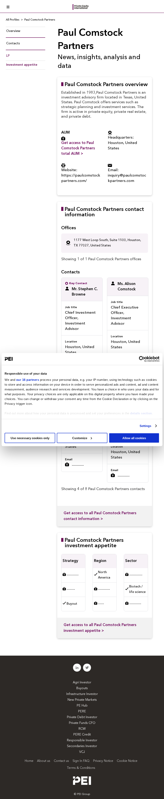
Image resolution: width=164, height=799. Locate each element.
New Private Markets (82, 700)
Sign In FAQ (81, 761)
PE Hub (82, 705)
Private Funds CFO (82, 723)
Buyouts (82, 688)
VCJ (82, 752)
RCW (82, 729)
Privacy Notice (103, 761)
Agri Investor (82, 682)
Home (29, 761)
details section (141, 413)
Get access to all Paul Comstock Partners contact (100, 516)
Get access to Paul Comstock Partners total (78, 148)
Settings (145, 426)
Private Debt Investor (82, 717)
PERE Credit (82, 734)
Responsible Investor (82, 740)
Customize (79, 438)
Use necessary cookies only (30, 438)
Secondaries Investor (82, 746)
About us (43, 761)
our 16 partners (27, 379)
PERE (82, 711)
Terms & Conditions (81, 768)
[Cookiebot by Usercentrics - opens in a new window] (141, 359)
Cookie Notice (127, 761)
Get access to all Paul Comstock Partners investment (100, 628)
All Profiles (12, 19)
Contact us (61, 761)
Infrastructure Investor (82, 694)
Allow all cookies (134, 438)
